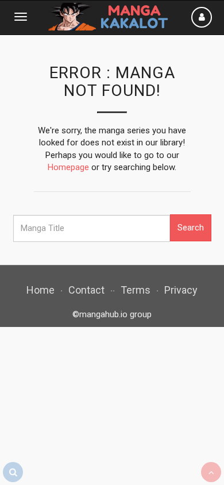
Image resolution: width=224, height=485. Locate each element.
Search (190, 227)
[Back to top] (211, 472)
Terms (135, 290)
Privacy (181, 290)
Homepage (68, 167)
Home (40, 290)
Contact (86, 290)
